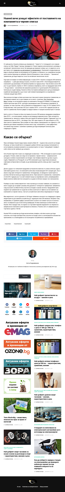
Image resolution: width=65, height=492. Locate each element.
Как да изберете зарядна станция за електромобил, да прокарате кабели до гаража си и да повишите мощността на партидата (47, 464)
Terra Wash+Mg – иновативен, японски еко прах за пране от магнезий (15, 419)
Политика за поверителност (30, 486)
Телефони (56, 322)
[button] (5, 3)
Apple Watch (6, 447)
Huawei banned (8, 14)
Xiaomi (51, 322)
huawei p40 (28, 223)
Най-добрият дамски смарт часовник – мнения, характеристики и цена (45, 397)
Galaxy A (36, 322)
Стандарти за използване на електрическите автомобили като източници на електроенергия (47, 430)
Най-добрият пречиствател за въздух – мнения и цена (45, 296)
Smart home (37, 292)
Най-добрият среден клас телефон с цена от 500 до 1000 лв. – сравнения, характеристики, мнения (47, 328)
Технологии (51, 424)
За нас (19, 486)
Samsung (49, 356)
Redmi (45, 356)
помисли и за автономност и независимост (27, 70)
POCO (45, 322)
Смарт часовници (8, 448)
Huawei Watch (20, 447)
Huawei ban (8, 223)
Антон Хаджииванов (32, 263)
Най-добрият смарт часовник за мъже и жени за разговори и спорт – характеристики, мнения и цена (17, 454)
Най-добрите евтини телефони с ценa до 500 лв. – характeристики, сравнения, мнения (47, 363)
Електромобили (44, 424)
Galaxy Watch (13, 447)
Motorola (41, 322)
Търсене (24, 276)
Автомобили (37, 424)
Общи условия (44, 486)
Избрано (42, 292)
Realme (48, 322)
